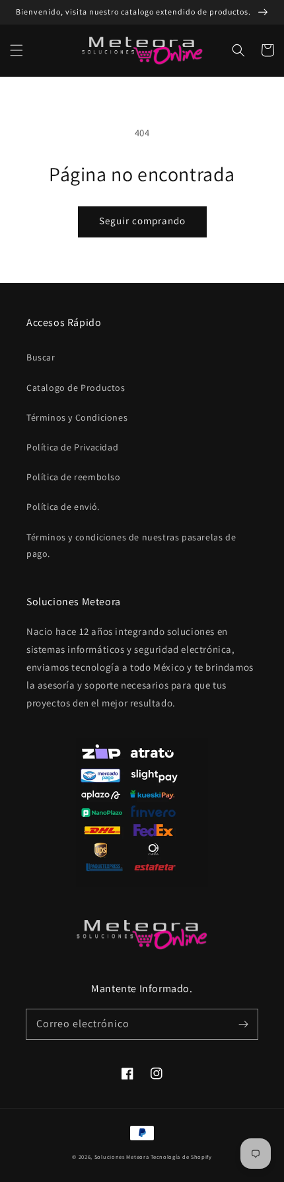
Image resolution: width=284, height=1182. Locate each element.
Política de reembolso (73, 477)
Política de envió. (63, 507)
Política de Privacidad (72, 447)
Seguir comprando (142, 220)
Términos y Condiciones (76, 417)
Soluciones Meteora (121, 1156)
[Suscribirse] (243, 1023)
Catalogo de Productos (75, 388)
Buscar (40, 357)
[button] (16, 50)
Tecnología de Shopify (181, 1156)
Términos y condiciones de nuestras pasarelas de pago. (131, 545)
